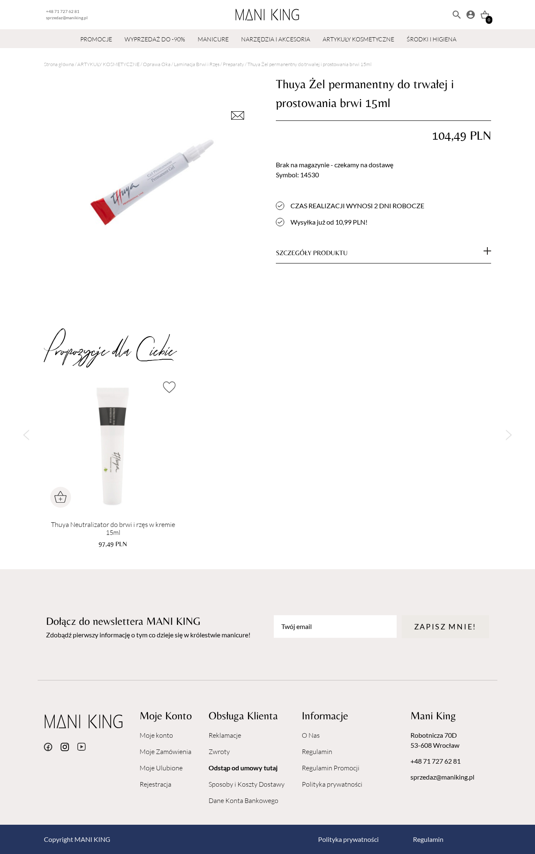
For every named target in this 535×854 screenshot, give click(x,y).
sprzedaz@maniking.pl (67, 17)
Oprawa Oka (157, 64)
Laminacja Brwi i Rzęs (196, 64)
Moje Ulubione (161, 768)
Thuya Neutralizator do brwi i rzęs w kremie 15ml (113, 529)
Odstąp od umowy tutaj (243, 768)
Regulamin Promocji (330, 768)
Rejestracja (155, 784)
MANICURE (213, 39)
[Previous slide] (26, 435)
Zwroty (219, 751)
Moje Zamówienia (165, 751)
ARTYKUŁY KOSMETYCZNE (358, 39)
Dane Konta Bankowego (243, 800)
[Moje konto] (470, 14)
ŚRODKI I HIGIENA (431, 39)
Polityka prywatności (332, 784)
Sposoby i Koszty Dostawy (247, 784)
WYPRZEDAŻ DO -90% (155, 39)
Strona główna (59, 64)
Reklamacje (225, 735)
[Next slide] (509, 435)
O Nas (311, 735)
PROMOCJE (96, 39)
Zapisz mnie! (445, 626)
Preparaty (233, 64)
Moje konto (156, 735)
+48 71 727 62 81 (62, 11)
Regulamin (317, 751)
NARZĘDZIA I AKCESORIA (275, 39)
